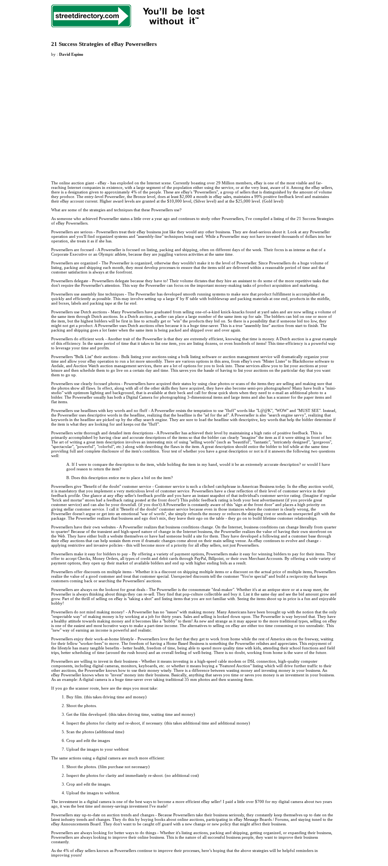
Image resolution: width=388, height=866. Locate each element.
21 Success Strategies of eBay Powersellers (104, 44)
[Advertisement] (114, 114)
